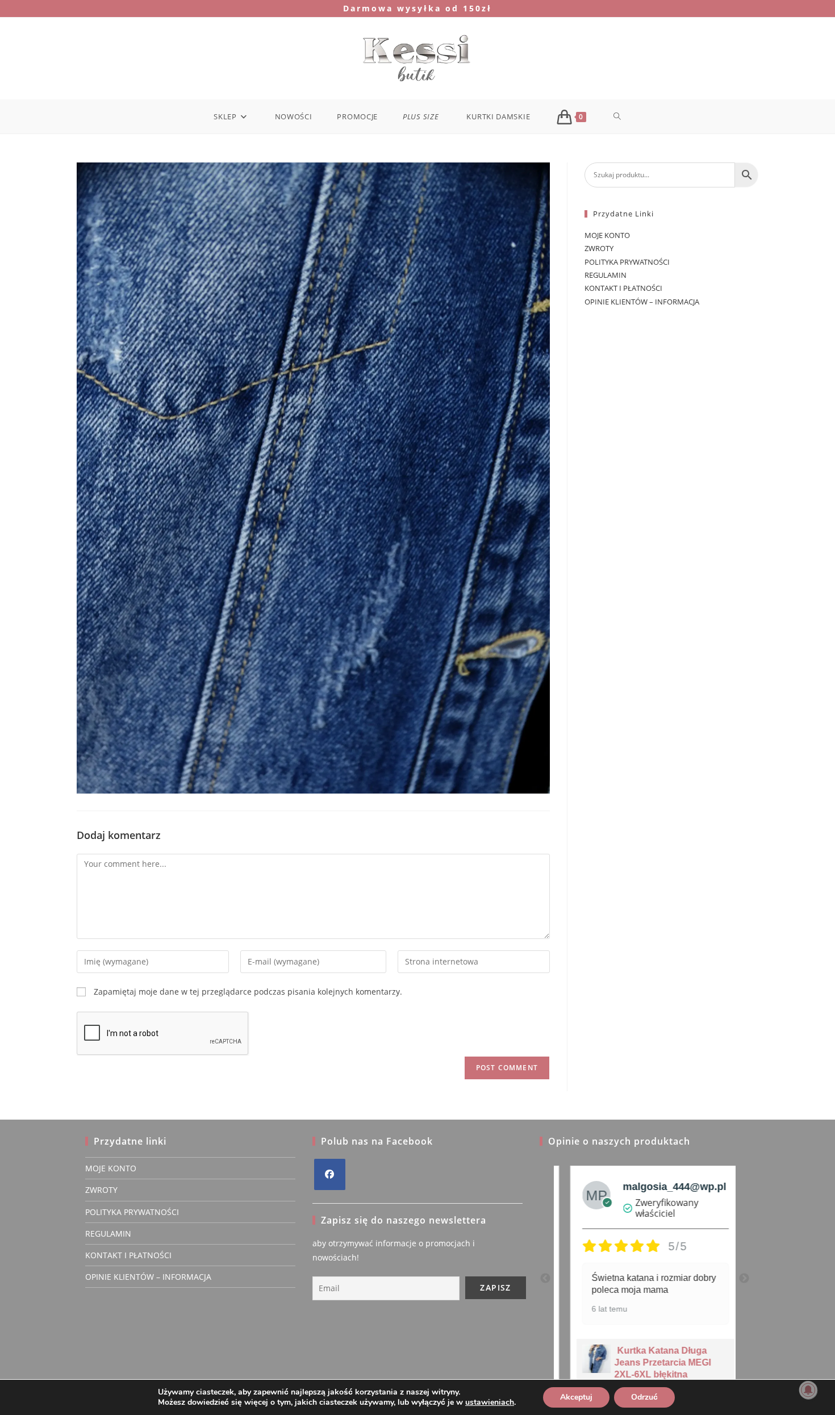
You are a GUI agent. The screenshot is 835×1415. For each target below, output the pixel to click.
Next (744, 1278)
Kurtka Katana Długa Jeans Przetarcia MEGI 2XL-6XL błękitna (652, 1362)
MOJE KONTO (607, 235)
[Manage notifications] (808, 1390)
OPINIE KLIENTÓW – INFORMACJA (641, 302)
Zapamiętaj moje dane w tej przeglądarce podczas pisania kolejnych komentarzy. (248, 991)
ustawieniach (489, 1402)
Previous (545, 1278)
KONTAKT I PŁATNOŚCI (623, 288)
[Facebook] (329, 1174)
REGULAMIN (605, 275)
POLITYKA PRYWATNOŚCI (627, 262)
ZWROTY (598, 248)
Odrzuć (644, 1397)
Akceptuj (576, 1397)
